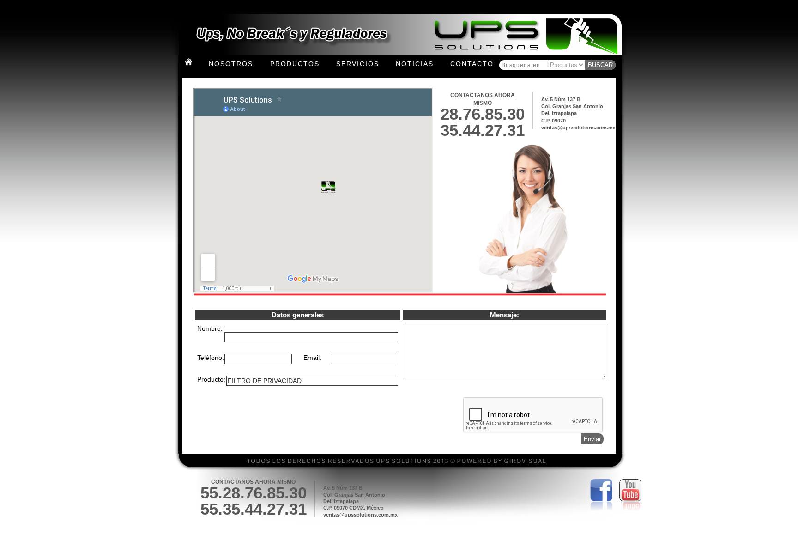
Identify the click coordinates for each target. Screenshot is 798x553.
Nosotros (231, 63)
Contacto (472, 63)
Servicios (357, 63)
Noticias (415, 63)
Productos (295, 63)
